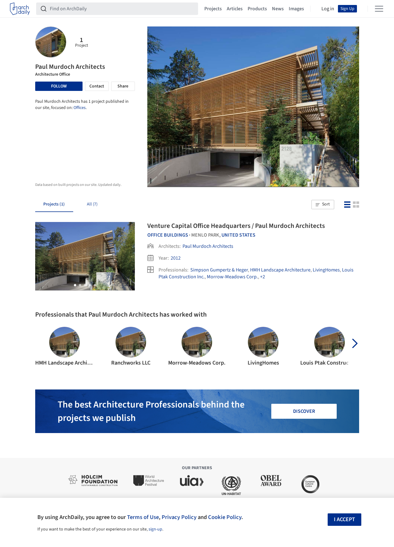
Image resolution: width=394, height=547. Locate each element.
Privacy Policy (179, 517)
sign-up (155, 529)
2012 (176, 258)
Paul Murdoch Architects (208, 246)
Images (296, 8)
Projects (213, 8)
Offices (80, 108)
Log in (327, 8)
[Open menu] (379, 9)
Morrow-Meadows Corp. (232, 276)
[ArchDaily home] (20, 8)
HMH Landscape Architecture (280, 269)
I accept (344, 519)
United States (238, 235)
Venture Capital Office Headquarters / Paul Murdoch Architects (236, 225)
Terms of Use (143, 517)
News (278, 8)
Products (257, 8)
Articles (235, 8)
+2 (262, 276)
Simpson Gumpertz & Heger (219, 269)
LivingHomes (326, 269)
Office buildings (167, 235)
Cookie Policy (224, 517)
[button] (322, 204)
